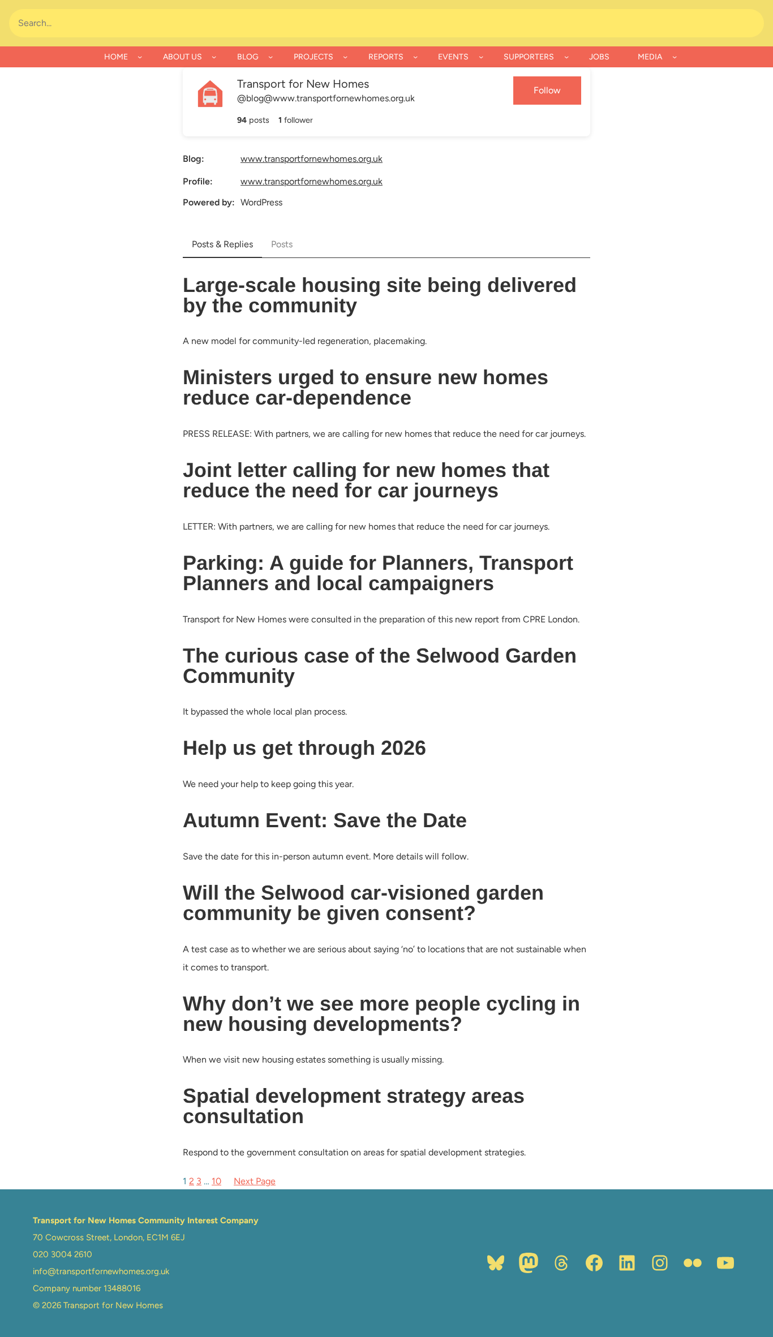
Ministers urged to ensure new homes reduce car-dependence (365, 387)
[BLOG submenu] (270, 56)
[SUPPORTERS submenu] (566, 56)
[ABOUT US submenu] (214, 56)
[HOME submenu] (140, 56)
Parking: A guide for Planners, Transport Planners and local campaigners (378, 573)
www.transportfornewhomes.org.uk (312, 158)
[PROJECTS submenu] (345, 56)
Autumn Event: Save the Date (325, 820)
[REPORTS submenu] (415, 56)
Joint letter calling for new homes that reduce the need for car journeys (366, 480)
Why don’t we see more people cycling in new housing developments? (381, 1014)
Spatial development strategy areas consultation (354, 1106)
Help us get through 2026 (304, 748)
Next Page (255, 1181)
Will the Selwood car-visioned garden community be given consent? (363, 903)
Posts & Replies (222, 244)
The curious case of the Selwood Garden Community (380, 666)
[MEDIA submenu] (674, 56)
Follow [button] (547, 90)
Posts (282, 244)
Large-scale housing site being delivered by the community (380, 295)
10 (216, 1181)
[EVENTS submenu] (481, 56)
